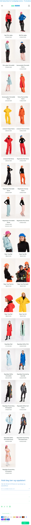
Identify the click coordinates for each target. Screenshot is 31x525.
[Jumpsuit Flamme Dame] (23, 115)
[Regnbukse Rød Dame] (23, 145)
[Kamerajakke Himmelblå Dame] (8, 83)
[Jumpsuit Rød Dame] (8, 145)
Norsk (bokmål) (5, 513)
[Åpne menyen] (3, 5)
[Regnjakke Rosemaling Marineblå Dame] (23, 424)
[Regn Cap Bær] (8, 240)
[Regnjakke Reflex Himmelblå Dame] (8, 424)
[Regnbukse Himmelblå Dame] (8, 207)
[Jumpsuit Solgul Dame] (8, 115)
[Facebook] (1, 506)
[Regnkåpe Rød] (8, 330)
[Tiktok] (4, 506)
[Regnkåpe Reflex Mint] (23, 330)
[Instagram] (7, 506)
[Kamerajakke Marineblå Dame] (23, 51)
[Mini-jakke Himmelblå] (8, 51)
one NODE (4, 521)
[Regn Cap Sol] (23, 300)
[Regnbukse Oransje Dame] (23, 175)
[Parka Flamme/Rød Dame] (23, 83)
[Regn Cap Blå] (23, 240)
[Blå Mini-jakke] (23, 21)
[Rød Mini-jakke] (8, 21)
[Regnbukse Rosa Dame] (23, 207)
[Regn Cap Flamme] (8, 270)
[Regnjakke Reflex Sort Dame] (23, 392)
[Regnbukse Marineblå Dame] (8, 175)
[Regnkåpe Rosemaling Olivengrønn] (8, 392)
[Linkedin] (10, 506)
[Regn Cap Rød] (8, 300)
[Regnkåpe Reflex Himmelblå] (8, 360)
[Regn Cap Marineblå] (23, 270)
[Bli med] (28, 488)
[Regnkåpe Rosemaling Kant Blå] (23, 360)
